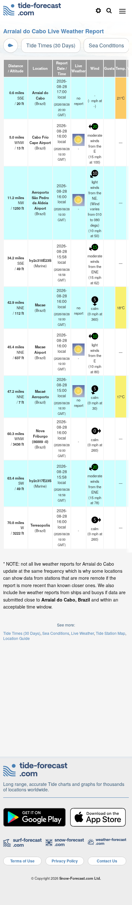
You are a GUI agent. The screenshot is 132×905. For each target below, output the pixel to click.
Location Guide (16, 638)
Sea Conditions (106, 45)
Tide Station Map (110, 633)
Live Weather (82, 633)
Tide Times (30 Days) (50, 45)
